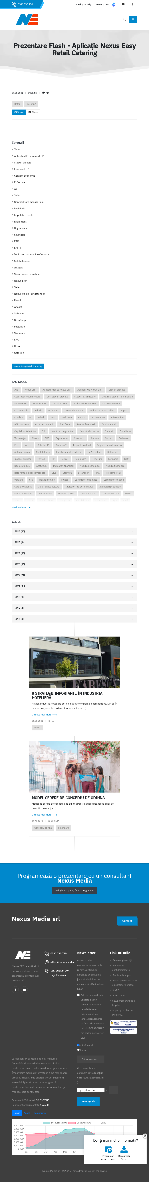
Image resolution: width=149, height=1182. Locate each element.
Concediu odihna (43, 827)
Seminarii (19, 333)
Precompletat (113, 472)
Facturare (19, 326)
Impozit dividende (89, 431)
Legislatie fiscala (23, 215)
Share (20, 112)
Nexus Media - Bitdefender (29, 293)
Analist (18, 307)
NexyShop (20, 320)
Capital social (109, 424)
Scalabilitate (43, 452)
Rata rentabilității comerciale (29, 472)
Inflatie (38, 410)
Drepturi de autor (74, 410)
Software (19, 313)
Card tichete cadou (114, 479)
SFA (16, 339)
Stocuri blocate (22, 162)
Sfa (31, 479)
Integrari (19, 267)
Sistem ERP (20, 403)
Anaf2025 (41, 465)
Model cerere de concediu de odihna (68, 797)
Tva (98, 472)
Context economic (24, 175)
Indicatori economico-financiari (32, 254)
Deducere (66, 417)
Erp (16, 445)
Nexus (35, 438)
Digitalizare (20, 228)
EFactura (97, 459)
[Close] (146, 1136)
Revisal (64, 459)
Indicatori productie (110, 486)
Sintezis (94, 438)
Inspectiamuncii (22, 459)
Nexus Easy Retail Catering (28, 366)
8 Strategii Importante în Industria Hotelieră (67, 695)
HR (53, 459)
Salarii (17, 195)
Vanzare (18, 479)
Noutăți (87, 4)
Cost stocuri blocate (57, 396)
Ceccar (108, 438)
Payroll (41, 459)
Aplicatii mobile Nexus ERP (57, 389)
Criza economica (111, 403)
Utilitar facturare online (101, 410)
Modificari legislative (62, 431)
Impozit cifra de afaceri (109, 445)
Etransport (84, 472)
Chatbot (18, 417)
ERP (16, 241)
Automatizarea (22, 452)
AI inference (98, 417)
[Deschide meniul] (133, 19)
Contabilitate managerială (28, 202)
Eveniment (20, 221)
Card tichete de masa (86, 479)
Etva (54, 472)
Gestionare (80, 459)
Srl (43, 431)
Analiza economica (90, 465)
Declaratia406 (22, 465)
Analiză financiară (115, 465)
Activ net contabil (44, 424)
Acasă (78, 4)
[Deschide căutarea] (124, 19)
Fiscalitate (125, 431)
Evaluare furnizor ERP (84, 403)
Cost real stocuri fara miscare (117, 396)
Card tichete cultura (48, 486)
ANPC (116, 990)
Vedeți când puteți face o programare (74, 890)
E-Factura (19, 182)
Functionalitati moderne (68, 452)
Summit (109, 431)
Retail (17, 104)
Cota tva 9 (61, 445)
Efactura (67, 472)
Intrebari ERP (60, 403)
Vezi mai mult (20, 507)
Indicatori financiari (63, 465)
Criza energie (21, 410)
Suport (124, 410)
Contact (98, 4)
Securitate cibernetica (26, 274)
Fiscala (82, 417)
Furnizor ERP (21, 169)
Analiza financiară (86, 424)
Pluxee (64, 479)
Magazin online (47, 479)
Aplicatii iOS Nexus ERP (89, 389)
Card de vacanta (23, 486)
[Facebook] (15, 989)
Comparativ (40, 1113)
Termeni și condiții (122, 960)
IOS (16, 389)
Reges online (94, 452)
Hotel (17, 346)
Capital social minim (25, 431)
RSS (107, 4)
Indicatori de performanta (79, 486)
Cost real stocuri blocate (27, 396)
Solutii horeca (22, 261)
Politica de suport (122, 975)
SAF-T (17, 247)
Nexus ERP (20, 280)
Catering (31, 104)
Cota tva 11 (43, 445)
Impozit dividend (82, 445)
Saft (126, 459)
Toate (17, 149)
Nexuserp (79, 438)
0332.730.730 (25, 4)
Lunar (17, 1113)
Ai (30, 417)
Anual (27, 1113)
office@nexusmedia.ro (64, 962)
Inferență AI (117, 417)
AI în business (21, 424)
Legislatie (19, 208)
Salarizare (19, 234)
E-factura (53, 410)
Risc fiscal (65, 424)
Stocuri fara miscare (85, 396)
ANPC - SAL (119, 995)
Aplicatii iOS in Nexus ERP (29, 156)
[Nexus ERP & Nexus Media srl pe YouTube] (24, 989)
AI (15, 188)
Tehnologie (20, 438)
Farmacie (113, 459)
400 (53, 417)
